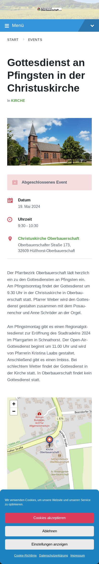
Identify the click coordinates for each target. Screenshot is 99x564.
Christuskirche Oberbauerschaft (48, 238)
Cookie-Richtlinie (25, 555)
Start (13, 40)
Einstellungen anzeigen (49, 544)
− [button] (13, 411)
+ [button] (13, 404)
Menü (18, 25)
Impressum (77, 555)
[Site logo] (49, 9)
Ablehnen (49, 531)
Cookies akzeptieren (49, 518)
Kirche (18, 101)
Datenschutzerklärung (53, 555)
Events (35, 40)
